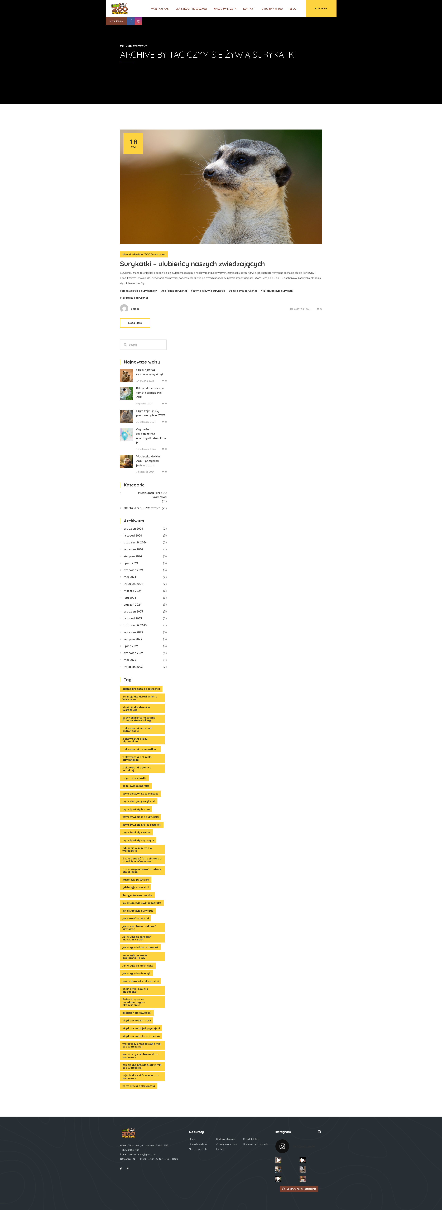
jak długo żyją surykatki (278, 291)
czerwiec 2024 (133, 570)
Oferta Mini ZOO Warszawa (142, 508)
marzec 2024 (132, 590)
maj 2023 (130, 660)
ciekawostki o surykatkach (139, 291)
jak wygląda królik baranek (140, 947)
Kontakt (249, 9)
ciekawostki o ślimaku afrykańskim (137, 758)
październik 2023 (135, 625)
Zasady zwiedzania (226, 1144)
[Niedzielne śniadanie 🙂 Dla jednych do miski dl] (278, 1160)
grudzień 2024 (133, 528)
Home (192, 1139)
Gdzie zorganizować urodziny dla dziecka (141, 870)
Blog (293, 9)
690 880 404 (132, 1150)
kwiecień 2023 (133, 666)
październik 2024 (135, 542)
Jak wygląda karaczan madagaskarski (136, 938)
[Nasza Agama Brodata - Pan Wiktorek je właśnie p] (303, 1160)
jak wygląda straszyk (136, 973)
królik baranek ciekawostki (140, 981)
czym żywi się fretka (136, 809)
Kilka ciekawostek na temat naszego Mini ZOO (150, 392)
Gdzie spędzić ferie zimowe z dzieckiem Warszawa (141, 860)
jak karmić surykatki (135, 298)
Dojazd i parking (198, 1144)
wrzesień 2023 (133, 632)
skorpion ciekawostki (136, 1013)
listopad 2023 (133, 618)
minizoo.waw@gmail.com (142, 1154)
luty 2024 (130, 597)
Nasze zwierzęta (225, 9)
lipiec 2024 (131, 563)
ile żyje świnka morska (137, 895)
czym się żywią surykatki (209, 291)
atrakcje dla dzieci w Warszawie (136, 708)
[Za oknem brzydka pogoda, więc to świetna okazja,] (303, 1179)
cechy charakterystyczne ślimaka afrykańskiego (138, 719)
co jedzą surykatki (175, 291)
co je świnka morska (135, 786)
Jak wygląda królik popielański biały (134, 956)
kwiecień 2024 (133, 584)
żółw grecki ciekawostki (138, 1086)
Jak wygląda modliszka (137, 966)
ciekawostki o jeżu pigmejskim (134, 740)
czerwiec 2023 (133, 653)
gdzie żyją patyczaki (135, 880)
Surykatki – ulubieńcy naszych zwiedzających (192, 263)
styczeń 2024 (132, 604)
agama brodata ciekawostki (141, 689)
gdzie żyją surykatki (244, 291)
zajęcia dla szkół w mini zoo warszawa (140, 1077)
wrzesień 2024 (133, 549)
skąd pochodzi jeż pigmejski (141, 1028)
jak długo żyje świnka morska (141, 903)
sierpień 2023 (133, 639)
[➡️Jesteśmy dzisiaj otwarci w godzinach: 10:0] (303, 1169)
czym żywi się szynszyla (138, 840)
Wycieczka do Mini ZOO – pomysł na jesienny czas (148, 461)
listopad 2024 (133, 535)
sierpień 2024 (133, 556)
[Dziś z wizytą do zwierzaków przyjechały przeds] (278, 1169)
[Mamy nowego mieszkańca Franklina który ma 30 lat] (278, 1179)
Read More (135, 323)
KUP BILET (321, 8)
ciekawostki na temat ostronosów (137, 729)
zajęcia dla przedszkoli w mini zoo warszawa (142, 1066)
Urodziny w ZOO (272, 9)
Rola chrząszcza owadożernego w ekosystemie (134, 1002)
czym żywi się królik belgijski (141, 825)
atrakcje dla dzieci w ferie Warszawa (139, 698)
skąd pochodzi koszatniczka (141, 1036)
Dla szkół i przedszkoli (191, 9)
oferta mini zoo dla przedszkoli (135, 990)
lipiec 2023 (131, 646)
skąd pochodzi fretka (136, 1020)
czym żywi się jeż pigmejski (140, 817)
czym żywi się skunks (136, 832)
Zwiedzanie (116, 21)
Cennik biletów (251, 1139)
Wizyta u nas (160, 9)
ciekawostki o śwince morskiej (136, 769)
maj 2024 (130, 577)
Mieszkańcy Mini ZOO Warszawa (143, 254)
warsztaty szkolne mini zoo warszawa (140, 1056)
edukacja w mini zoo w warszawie (137, 849)
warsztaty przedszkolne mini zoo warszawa (141, 1045)
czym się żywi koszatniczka (140, 794)
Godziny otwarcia (225, 1139)
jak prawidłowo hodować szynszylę (139, 927)
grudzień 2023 (133, 611)
